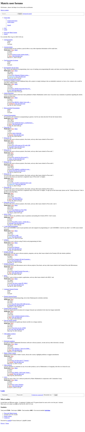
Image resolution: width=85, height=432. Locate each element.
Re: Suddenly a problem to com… (21, 169)
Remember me (48, 395)
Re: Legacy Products (17, 384)
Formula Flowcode (9, 263)
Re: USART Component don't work (21, 183)
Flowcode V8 (7, 138)
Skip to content (5, 10)
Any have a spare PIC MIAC (20, 283)
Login (3, 391)
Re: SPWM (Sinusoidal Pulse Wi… (21, 88)
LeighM (11, 362)
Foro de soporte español (10, 320)
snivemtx (11, 223)
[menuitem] (12, 20)
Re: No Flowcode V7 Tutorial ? (20, 360)
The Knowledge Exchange (11, 60)
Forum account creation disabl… (20, 54)
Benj (12, 50)
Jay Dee (11, 284)
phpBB (9, 420)
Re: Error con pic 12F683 (19, 328)
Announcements (8, 39)
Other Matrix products (10, 333)
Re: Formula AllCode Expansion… (21, 259)
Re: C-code (15, 235)
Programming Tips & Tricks (11, 67)
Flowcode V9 (7, 127)
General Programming (10, 115)
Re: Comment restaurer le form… (21, 316)
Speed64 (11, 305)
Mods (16, 50)
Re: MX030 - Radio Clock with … (21, 102)
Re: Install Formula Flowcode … (21, 271)
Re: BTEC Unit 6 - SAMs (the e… (21, 221)
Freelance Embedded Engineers (12, 79)
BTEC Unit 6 (7, 214)
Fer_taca (11, 329)
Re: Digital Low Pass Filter (19, 210)
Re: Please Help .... (17, 198)
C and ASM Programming (11, 226)
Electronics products (9, 341)
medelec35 (12, 103)
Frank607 (11, 147)
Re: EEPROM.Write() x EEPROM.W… (23, 123)
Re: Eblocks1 (15, 247)
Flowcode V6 (7, 162)
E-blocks (6, 239)
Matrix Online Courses (10, 353)
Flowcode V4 (7, 187)
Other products (8, 365)
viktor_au (11, 159)
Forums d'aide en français (10, 308)
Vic (10, 260)
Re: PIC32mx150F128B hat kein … (21, 304)
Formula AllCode (8, 251)
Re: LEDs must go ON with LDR (21, 145)
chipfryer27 (12, 76)
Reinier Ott (12, 171)
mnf (10, 90)
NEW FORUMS (16, 133)
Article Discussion (9, 93)
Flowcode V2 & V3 (9, 202)
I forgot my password (37, 395)
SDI (10, 248)
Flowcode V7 (7, 150)
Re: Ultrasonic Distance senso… (20, 75)
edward (11, 211)
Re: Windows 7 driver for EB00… (21, 348)
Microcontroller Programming (12, 108)
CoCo (5, 377)
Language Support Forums (11, 289)
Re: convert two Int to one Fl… (20, 157)
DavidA (11, 135)
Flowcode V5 (7, 174)
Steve (10, 56)
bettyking (47, 410)
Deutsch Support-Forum (10, 296)
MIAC (5, 275)
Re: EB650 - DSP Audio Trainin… (21, 372)
